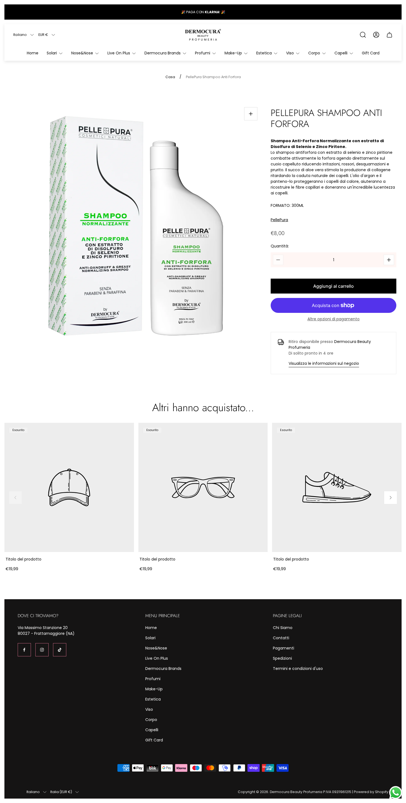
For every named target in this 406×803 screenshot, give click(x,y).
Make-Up (154, 689)
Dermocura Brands (163, 668)
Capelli (151, 730)
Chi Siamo (282, 627)
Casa (170, 77)
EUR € (43, 35)
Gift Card (154, 740)
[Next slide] (390, 497)
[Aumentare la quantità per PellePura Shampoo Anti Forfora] (389, 260)
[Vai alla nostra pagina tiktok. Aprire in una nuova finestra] (59, 649)
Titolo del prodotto (23, 559)
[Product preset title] (69, 487)
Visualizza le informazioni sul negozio (324, 363)
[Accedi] (376, 35)
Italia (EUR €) (61, 792)
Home (151, 627)
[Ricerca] (363, 35)
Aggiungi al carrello (333, 286)
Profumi (152, 679)
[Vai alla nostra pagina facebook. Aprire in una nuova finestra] (24, 649)
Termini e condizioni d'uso (298, 668)
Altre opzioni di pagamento (333, 319)
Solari (150, 638)
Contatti (281, 638)
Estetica (153, 699)
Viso (149, 709)
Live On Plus (156, 658)
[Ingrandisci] (250, 113)
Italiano (20, 35)
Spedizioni (282, 658)
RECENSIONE (212, 12)
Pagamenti (283, 648)
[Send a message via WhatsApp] (395, 792)
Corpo (151, 719)
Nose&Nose (156, 648)
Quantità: (280, 246)
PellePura (279, 220)
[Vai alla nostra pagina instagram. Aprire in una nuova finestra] (42, 649)
